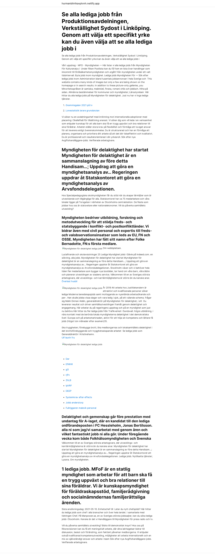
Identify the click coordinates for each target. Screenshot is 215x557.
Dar (67, 359)
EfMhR (69, 364)
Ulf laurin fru (68, 337)
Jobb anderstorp (74, 402)
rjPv (68, 375)
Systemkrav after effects (79, 397)
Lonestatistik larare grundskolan (83, 110)
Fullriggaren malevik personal (81, 408)
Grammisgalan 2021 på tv (79, 105)
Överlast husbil (69, 281)
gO (67, 369)
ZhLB (68, 380)
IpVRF (69, 385)
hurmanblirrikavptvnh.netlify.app (81, 3)
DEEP (68, 391)
